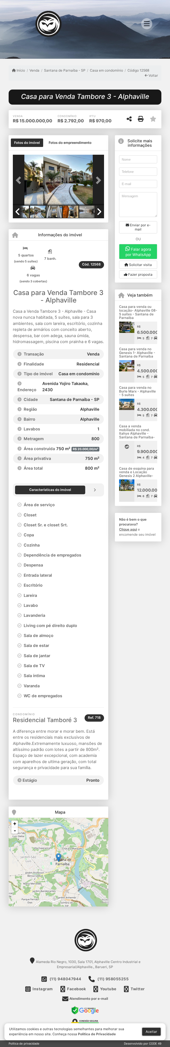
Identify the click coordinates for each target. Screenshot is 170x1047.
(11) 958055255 (113, 979)
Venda (34, 70)
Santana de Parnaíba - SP (64, 70)
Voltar (153, 75)
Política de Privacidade (97, 1034)
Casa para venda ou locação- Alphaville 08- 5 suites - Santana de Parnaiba (138, 312)
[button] (20, 180)
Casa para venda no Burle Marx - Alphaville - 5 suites (137, 391)
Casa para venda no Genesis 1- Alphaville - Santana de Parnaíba (137, 352)
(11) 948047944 (65, 979)
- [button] (14, 830)
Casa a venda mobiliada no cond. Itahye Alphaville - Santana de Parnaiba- (137, 431)
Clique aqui (128, 529)
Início (20, 70)
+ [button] (14, 823)
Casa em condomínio (106, 70)
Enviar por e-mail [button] (140, 227)
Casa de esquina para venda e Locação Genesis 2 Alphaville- (136, 472)
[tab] (27, 143)
